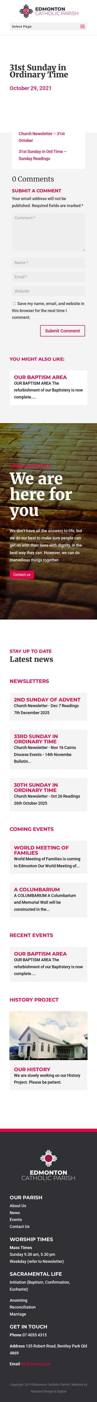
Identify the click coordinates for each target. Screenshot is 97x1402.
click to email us (35, 1363)
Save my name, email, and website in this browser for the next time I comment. (48, 310)
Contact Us (20, 1226)
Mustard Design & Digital (48, 1391)
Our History (32, 1069)
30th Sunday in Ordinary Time (36, 787)
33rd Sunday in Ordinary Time (36, 739)
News (15, 1212)
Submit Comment (62, 331)
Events (16, 1219)
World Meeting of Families (41, 850)
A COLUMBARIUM (37, 890)
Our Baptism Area (40, 377)
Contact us (21, 574)
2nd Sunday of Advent (47, 700)
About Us (18, 1205)
